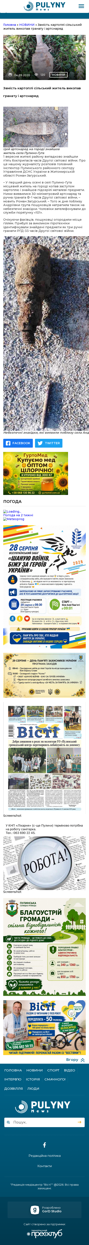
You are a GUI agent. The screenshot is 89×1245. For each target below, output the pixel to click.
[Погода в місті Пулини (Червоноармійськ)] (44, 512)
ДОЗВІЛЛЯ (13, 1088)
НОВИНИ (58, 74)
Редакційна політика (45, 1156)
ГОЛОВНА (13, 1070)
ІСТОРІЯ (33, 1079)
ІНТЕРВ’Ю (12, 1079)
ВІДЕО (69, 1070)
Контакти (44, 1166)
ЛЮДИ (33, 1088)
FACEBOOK (21, 443)
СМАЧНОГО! (54, 1079)
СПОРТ (53, 1070)
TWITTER (52, 443)
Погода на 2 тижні (18, 515)
